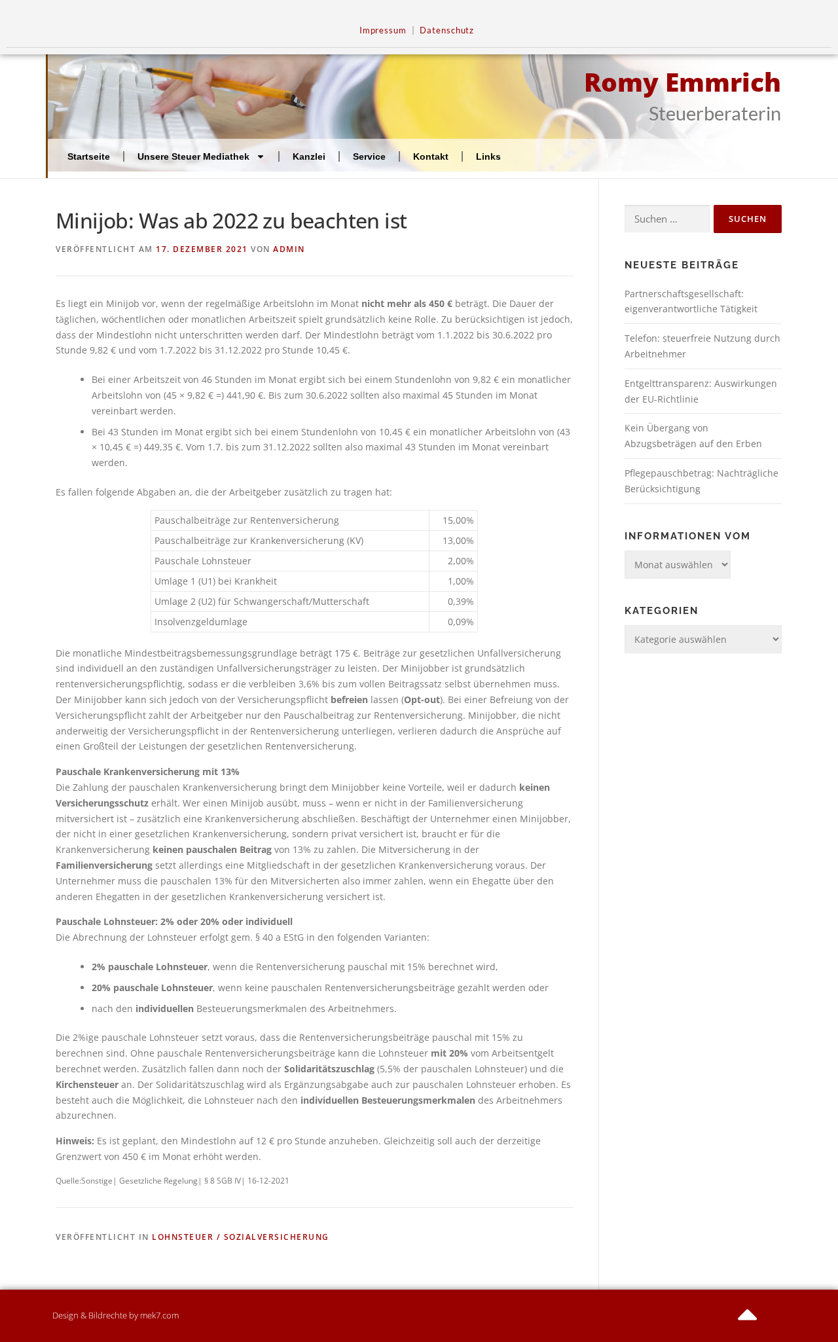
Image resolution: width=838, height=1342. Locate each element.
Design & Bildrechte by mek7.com (115, 1315)
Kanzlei (309, 156)
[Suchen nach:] (667, 219)
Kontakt (430, 156)
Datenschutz (447, 30)
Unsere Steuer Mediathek (193, 156)
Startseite (88, 156)
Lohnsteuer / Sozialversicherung (240, 1236)
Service (369, 156)
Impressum (383, 30)
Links (488, 156)
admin (289, 249)
